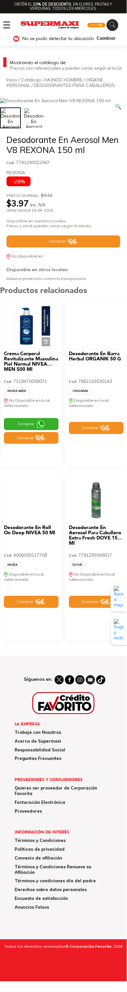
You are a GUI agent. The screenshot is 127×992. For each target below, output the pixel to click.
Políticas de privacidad (40, 849)
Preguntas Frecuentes (38, 758)
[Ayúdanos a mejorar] (118, 598)
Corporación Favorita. (91, 946)
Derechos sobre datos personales (51, 889)
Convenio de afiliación (38, 857)
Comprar (57, 241)
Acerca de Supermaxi (38, 741)
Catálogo (31, 80)
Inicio (11, 80)
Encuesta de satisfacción (41, 898)
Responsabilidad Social (40, 749)
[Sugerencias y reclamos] (118, 631)
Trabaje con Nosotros (38, 732)
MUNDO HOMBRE (64, 80)
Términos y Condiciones (40, 840)
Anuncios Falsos (32, 907)
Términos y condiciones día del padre (55, 880)
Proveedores (28, 811)
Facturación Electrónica (40, 802)
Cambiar (106, 38)
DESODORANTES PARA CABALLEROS (74, 85)
